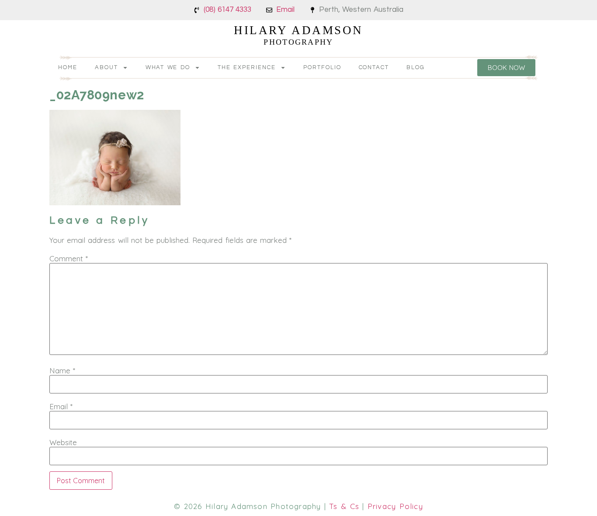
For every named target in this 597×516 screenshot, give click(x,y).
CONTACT (374, 67)
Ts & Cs (344, 506)
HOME (67, 67)
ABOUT (106, 67)
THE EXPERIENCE (247, 67)
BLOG (415, 67)
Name (62, 370)
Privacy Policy (395, 506)
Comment (68, 258)
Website (63, 442)
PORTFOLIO (322, 67)
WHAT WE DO (168, 67)
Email (61, 406)
